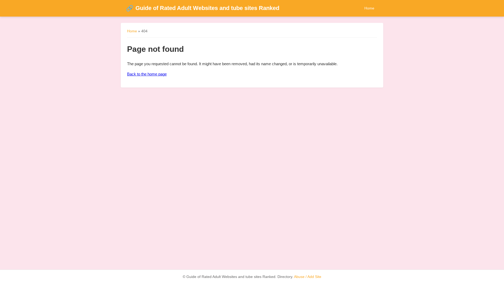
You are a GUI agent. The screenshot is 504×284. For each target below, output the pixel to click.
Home (369, 8)
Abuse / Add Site (307, 277)
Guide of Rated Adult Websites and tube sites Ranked (202, 8)
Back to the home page (147, 74)
